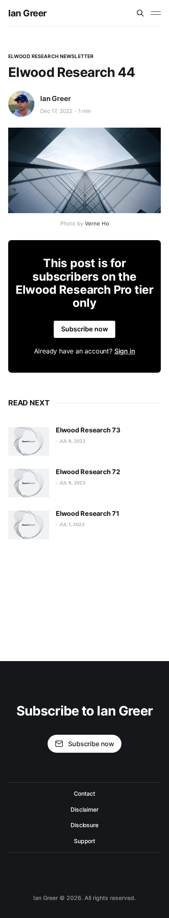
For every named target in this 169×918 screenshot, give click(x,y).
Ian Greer (27, 13)
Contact (84, 793)
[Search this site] (140, 13)
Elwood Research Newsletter (51, 56)
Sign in (124, 351)
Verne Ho (97, 223)
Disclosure (84, 824)
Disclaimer (84, 809)
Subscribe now (84, 329)
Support (84, 840)
